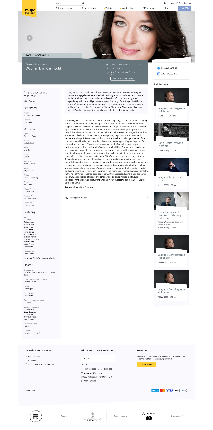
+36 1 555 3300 (90, 369)
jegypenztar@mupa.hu (92, 373)
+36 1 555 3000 (34, 356)
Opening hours (89, 381)
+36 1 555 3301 (106, 369)
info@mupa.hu (34, 360)
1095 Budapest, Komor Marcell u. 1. (42, 364)
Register (147, 364)
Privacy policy (31, 390)
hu (164, 3)
